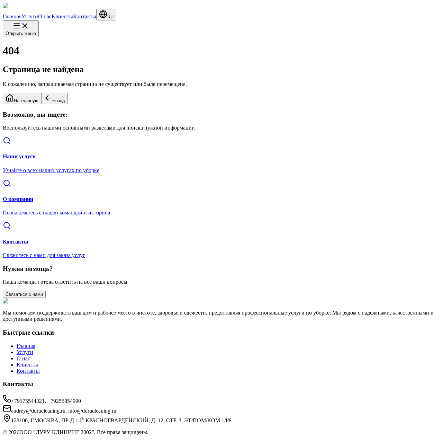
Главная (12, 16)
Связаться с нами (24, 294)
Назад (58, 100)
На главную (26, 100)
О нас (45, 16)
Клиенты (62, 16)
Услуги (29, 16)
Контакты (84, 16)
